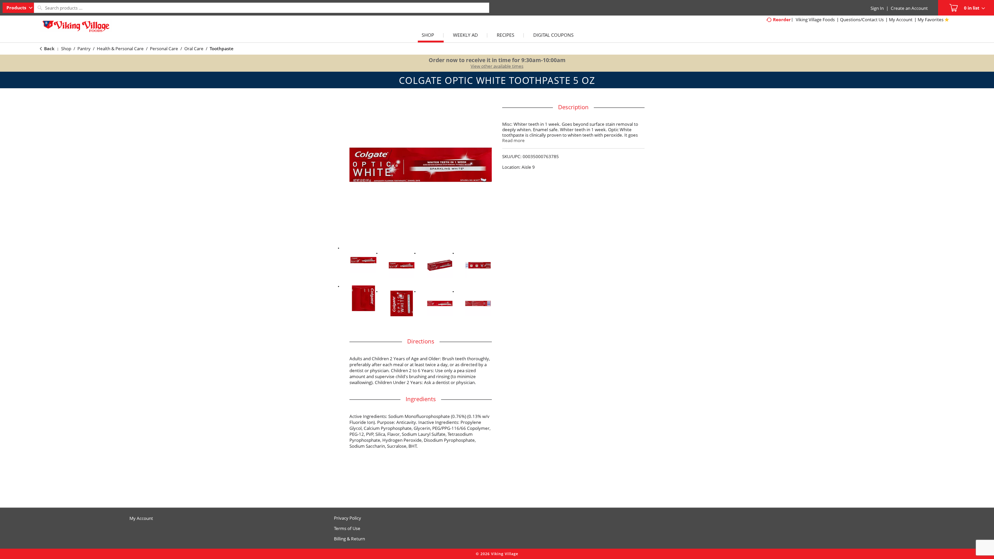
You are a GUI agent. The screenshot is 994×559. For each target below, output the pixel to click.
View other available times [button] (497, 66)
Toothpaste (221, 49)
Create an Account (909, 8)
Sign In (877, 8)
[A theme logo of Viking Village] (76, 28)
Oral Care (193, 49)
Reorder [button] (782, 20)
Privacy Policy (347, 518)
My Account (141, 518)
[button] (363, 260)
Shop (66, 49)
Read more (513, 140)
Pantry (84, 49)
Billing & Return (349, 538)
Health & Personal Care (120, 49)
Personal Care (164, 49)
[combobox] (18, 8)
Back (49, 49)
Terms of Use (347, 528)
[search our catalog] (39, 8)
